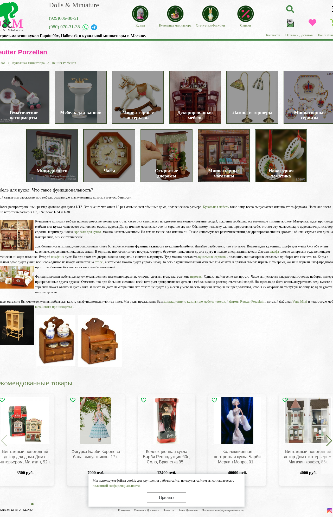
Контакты (273, 35)
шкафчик (57, 257)
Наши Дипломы (188, 510)
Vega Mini (299, 301)
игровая (196, 276)
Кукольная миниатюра (28, 63)
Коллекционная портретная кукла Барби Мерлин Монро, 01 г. (237, 456)
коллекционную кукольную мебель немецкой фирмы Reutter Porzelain (214, 301)
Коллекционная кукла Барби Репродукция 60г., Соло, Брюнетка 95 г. (166, 456)
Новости (168, 510)
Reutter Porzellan (64, 63)
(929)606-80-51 (64, 18)
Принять (166, 497)
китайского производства (53, 307)
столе (99, 262)
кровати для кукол (87, 232)
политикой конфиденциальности (116, 486)
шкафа (274, 251)
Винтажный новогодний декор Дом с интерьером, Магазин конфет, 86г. (308, 456)
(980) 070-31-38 (64, 26)
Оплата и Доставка (299, 35)
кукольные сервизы (212, 257)
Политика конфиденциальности (223, 510)
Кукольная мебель (216, 207)
